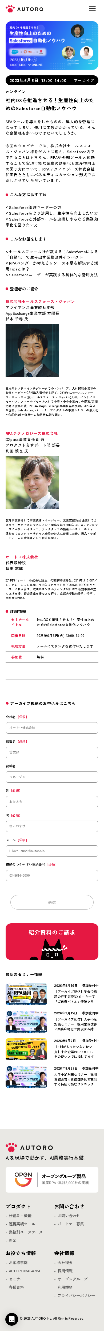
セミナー (16, 1279)
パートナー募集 (71, 1224)
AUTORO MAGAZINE (25, 1271)
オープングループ (72, 1279)
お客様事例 (18, 1263)
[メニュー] (92, 8)
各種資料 (16, 1287)
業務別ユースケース (25, 1232)
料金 (12, 1241)
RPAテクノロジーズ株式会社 (32, 433)
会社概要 (65, 1263)
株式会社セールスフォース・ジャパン (40, 301)
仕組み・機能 (20, 1216)
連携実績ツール (22, 1224)
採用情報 (65, 1271)
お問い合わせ (69, 1216)
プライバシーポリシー (76, 1296)
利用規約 (65, 1287)
